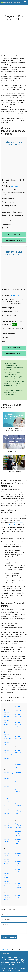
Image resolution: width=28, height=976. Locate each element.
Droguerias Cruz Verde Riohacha (18, 804)
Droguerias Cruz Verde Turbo (18, 871)
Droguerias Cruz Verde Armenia (7, 722)
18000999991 (15, 186)
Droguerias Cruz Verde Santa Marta (18, 825)
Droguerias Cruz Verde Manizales (18, 708)
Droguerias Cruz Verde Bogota (7, 744)
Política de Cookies (19, 968)
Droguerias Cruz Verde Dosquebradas (8, 825)
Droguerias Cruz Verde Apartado (7, 714)
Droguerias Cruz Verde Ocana (18, 752)
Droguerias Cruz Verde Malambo (7, 897)
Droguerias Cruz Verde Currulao (7, 812)
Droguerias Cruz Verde (18, 896)
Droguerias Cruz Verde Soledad (18, 841)
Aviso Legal (4, 970)
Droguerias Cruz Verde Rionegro (18, 811)
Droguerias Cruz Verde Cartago (7, 796)
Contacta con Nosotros (15, 970)
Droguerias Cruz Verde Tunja (18, 863)
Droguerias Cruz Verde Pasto (18, 774)
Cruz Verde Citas (14, 234)
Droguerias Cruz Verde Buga (7, 760)
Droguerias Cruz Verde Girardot (7, 861)
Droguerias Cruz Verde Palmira (18, 766)
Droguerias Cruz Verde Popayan (18, 790)
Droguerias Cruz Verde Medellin (18, 716)
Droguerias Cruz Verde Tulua (18, 855)
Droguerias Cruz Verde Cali (8, 773)
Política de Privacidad (7, 968)
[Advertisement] (14, 39)
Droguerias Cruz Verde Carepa (7, 780)
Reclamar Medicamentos (14, 240)
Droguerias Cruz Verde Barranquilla (7, 736)
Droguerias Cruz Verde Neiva (18, 738)
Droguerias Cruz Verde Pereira (18, 782)
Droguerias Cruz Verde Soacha (18, 833)
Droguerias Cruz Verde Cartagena (7, 788)
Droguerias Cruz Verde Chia (7, 804)
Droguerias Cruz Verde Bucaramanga (8, 752)
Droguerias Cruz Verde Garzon (7, 853)
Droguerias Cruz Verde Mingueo (18, 724)
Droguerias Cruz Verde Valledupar (18, 885)
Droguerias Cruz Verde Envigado (7, 839)
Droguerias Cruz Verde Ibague (7, 875)
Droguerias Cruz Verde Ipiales (7, 883)
